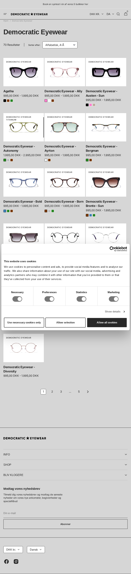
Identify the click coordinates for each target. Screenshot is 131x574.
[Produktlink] (23, 81)
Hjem (6, 20)
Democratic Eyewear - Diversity (19, 369)
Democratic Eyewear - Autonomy (19, 148)
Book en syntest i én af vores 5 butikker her (65, 4)
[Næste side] (87, 391)
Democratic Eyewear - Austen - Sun (101, 93)
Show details (112, 311)
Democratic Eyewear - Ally (63, 91)
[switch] (49, 299)
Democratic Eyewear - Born (64, 201)
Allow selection (65, 322)
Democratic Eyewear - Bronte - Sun (101, 204)
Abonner (65, 524)
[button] (5, 14)
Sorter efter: (34, 45)
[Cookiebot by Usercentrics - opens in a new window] (112, 248)
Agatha (8, 91)
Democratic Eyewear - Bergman (101, 148)
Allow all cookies (107, 322)
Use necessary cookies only (24, 322)
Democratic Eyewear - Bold (22, 201)
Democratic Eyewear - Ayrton (60, 148)
